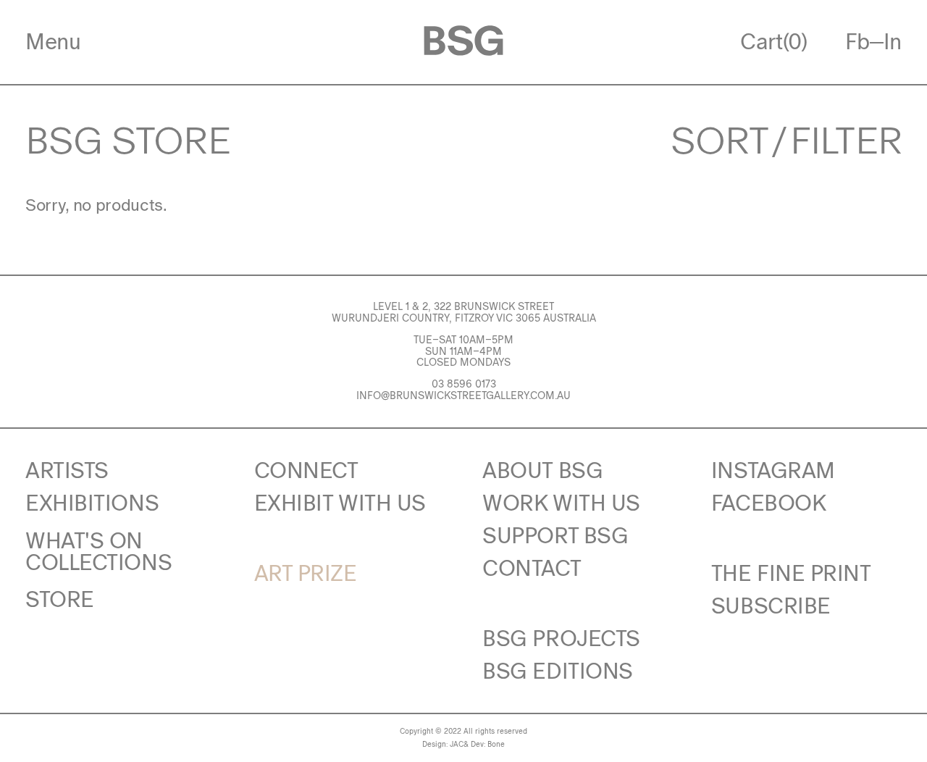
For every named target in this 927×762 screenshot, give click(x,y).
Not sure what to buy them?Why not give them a (463, 517)
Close (324, 225)
